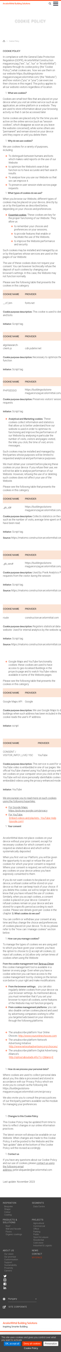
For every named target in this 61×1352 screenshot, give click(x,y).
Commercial (39, 1226)
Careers (8, 1270)
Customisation (11, 1259)
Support (8, 1262)
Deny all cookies (32, 1343)
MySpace (37, 1257)
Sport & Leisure (40, 1237)
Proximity (8, 1268)
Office (36, 1228)
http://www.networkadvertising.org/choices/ (33, 1046)
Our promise (10, 1257)
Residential (38, 1240)
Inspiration (9, 1203)
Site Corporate (18, 1307)
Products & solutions (10, 1221)
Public (36, 1234)
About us (8, 1250)
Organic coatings (14, 1234)
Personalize (51, 1343)
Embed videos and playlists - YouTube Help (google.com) (32, 820)
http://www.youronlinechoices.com (37, 1035)
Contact (37, 1254)
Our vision (8, 1254)
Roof (8, 1226)
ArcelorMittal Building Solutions (16, 3)
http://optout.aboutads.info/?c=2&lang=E (31, 1057)
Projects (37, 1219)
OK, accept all (12, 1343)
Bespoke (8, 1206)
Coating (8, 1214)
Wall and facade (13, 1228)
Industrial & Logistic (42, 1245)
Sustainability (10, 1265)
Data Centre (39, 1206)
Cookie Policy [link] (31, 1348)
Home (4, 41)
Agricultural (38, 1223)
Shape (7, 1209)
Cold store (38, 1243)
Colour (7, 1212)
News (35, 1250)
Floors (9, 1231)
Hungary (12, 1298)
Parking (36, 1231)
